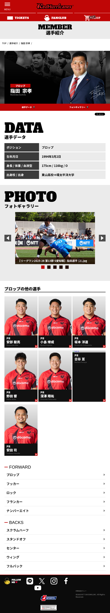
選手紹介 (13, 43)
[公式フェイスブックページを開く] (66, 581)
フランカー (14, 501)
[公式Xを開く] (41, 581)
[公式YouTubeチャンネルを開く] (37, 587)
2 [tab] (49, 267)
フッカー (12, 483)
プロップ (12, 474)
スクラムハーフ (17, 530)
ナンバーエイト (17, 510)
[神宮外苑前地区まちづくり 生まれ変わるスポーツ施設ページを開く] (49, 609)
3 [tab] (55, 267)
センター (12, 548)
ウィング (12, 557)
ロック (11, 492)
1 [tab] (43, 267)
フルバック (14, 566)
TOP (4, 43)
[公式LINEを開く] (29, 581)
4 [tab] (61, 267)
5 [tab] (67, 267)
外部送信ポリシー (81, 591)
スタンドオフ (16, 539)
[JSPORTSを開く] (49, 598)
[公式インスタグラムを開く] (54, 581)
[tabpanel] (55, 238)
